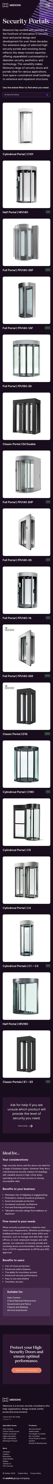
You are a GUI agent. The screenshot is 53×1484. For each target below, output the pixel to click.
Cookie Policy (23, 1473)
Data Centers (8, 1429)
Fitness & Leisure (9, 1434)
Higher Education (9, 1436)
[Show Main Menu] (47, 5)
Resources (7, 1456)
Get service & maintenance (26, 1370)
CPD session (8, 1466)
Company (6, 1452)
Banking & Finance (10, 1441)
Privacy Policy (36, 1473)
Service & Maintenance (38, 1443)
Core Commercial (9, 1438)
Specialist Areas (10, 1425)
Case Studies (8, 1459)
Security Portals (35, 1429)
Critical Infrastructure (11, 1431)
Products (33, 1425)
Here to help (22, 1126)
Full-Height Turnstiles (37, 1434)
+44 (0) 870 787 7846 (11, 1417)
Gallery (5, 1461)
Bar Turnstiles (34, 1436)
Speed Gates (34, 1431)
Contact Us (7, 1419)
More (5, 1448)
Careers (6, 1454)
